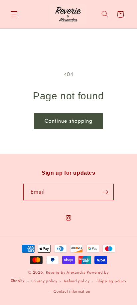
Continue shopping (69, 121)
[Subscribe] (105, 192)
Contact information (72, 291)
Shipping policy (111, 281)
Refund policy (77, 281)
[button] (14, 14)
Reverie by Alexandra (66, 272)
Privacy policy (44, 281)
